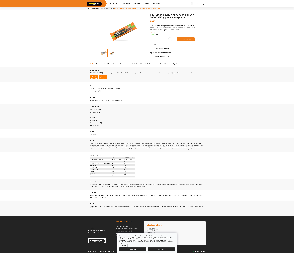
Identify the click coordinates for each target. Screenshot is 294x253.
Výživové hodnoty (145, 64)
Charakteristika (117, 64)
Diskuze (98, 64)
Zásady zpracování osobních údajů (126, 228)
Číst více (152, 32)
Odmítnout (133, 249)
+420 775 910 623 (93, 232)
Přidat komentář (95, 91)
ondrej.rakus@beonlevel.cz (96, 230)
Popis (91, 64)
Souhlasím (161, 249)
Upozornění (157, 64)
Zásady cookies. (156, 241)
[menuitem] (114, 3)
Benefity (106, 64)
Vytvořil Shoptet (200, 251)
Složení (134, 64)
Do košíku (186, 39)
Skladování (167, 64)
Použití (127, 64)
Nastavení (123, 245)
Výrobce (175, 64)
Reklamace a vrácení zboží (124, 231)
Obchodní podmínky (122, 226)
